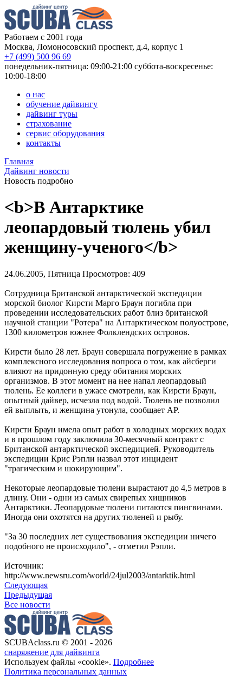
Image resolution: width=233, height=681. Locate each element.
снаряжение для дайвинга (52, 652)
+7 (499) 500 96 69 (37, 56)
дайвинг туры (51, 113)
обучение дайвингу (62, 104)
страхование (49, 123)
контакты (43, 143)
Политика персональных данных (65, 671)
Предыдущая (28, 594)
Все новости (27, 604)
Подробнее (133, 661)
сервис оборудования (65, 133)
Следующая (26, 585)
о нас (35, 94)
